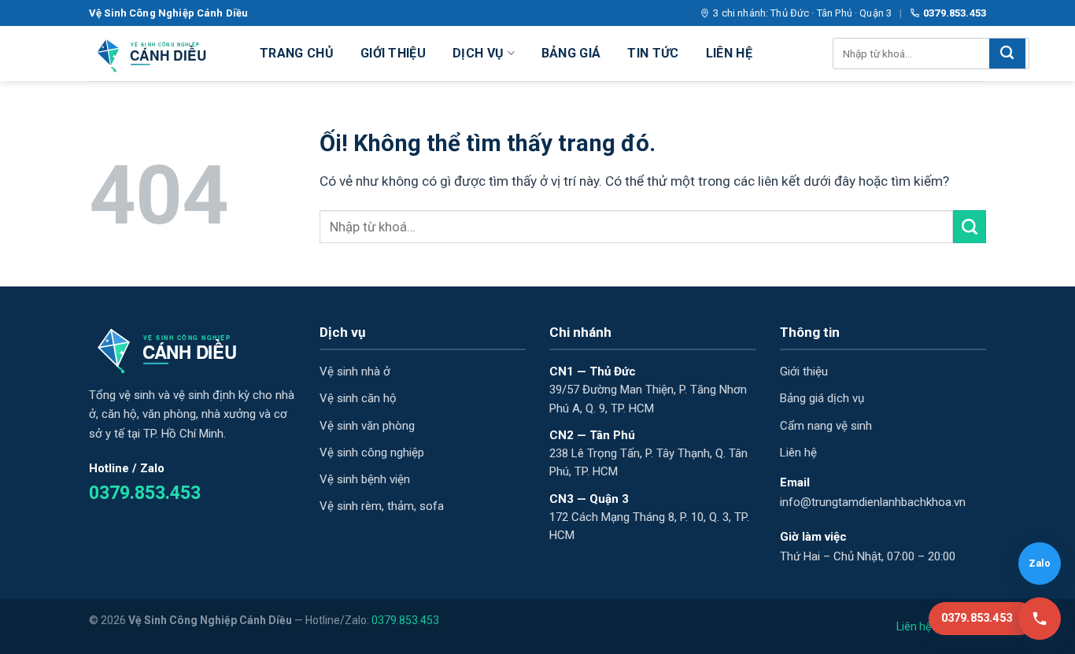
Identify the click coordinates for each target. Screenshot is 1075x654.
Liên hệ (729, 53)
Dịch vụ (478, 53)
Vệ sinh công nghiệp (372, 452)
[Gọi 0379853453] (1039, 618)
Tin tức (652, 53)
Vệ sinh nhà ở (355, 371)
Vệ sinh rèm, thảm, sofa (382, 506)
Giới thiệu (393, 53)
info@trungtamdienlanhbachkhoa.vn (873, 502)
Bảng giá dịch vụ (822, 398)
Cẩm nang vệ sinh (826, 426)
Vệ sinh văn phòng (367, 426)
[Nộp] (1007, 53)
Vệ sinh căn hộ (358, 398)
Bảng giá (571, 53)
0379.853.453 (954, 13)
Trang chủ (297, 53)
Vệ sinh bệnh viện (365, 479)
